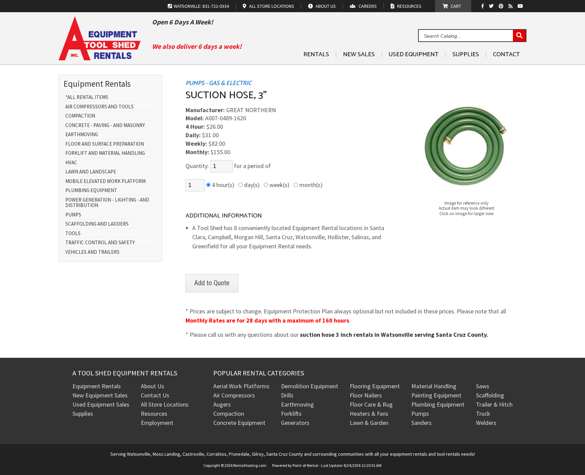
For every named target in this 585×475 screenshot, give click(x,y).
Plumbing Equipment (91, 190)
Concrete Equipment (239, 423)
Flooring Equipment (375, 386)
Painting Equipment (436, 395)
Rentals (316, 54)
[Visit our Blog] (511, 6)
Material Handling (433, 386)
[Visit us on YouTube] (521, 6)
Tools (73, 233)
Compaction (80, 116)
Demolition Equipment (309, 386)
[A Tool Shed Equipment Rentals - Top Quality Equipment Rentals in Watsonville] (99, 58)
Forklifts (291, 413)
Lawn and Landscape (90, 172)
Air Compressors (234, 395)
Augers (222, 404)
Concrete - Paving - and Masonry (105, 125)
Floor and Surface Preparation (104, 144)
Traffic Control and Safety (100, 243)
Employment (157, 423)
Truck (483, 413)
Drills (287, 395)
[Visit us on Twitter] (492, 6)
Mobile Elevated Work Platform (105, 181)
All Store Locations (165, 404)
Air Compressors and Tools (99, 107)
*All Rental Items (86, 97)
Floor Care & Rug (371, 404)
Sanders (421, 423)
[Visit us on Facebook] (484, 6)
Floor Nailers (366, 395)
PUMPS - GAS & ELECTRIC (219, 83)
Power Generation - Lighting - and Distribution (107, 202)
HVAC (71, 163)
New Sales (359, 54)
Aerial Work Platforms (241, 386)
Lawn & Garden (369, 423)
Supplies (465, 54)
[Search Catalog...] (519, 36)
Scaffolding (490, 395)
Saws (482, 386)
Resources (154, 413)
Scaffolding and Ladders (97, 224)
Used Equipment (413, 54)
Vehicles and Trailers (92, 252)
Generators (295, 423)
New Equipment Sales (100, 395)
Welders (486, 423)
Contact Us (155, 395)
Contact (506, 54)
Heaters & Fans (369, 413)
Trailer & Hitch (494, 404)
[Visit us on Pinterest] (502, 6)
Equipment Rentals (96, 386)
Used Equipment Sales (100, 404)
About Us (152, 386)
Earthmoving (81, 135)
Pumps (73, 215)
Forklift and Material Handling (105, 153)
